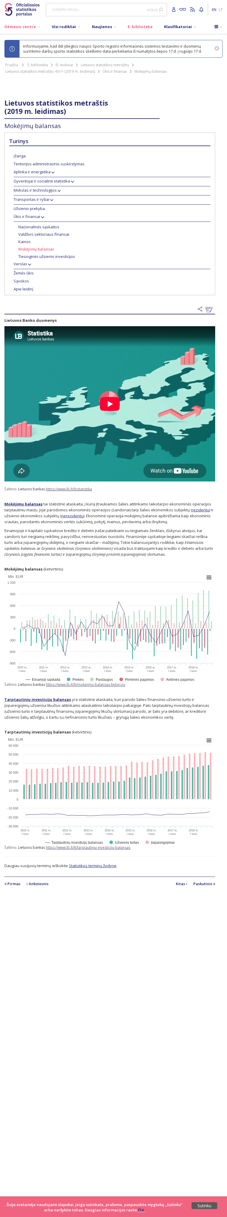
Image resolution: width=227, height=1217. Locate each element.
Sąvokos (21, 281)
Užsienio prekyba (29, 208)
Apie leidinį (23, 289)
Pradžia (11, 64)
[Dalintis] (201, 309)
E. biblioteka (37, 64)
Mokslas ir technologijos (35, 190)
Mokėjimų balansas (150, 71)
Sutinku (204, 1205)
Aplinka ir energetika (32, 171)
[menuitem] (22, 28)
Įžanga (20, 156)
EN (214, 9)
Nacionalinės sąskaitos (38, 226)
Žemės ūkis (24, 273)
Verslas (20, 263)
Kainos (24, 241)
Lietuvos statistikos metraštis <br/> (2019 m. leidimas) (50, 71)
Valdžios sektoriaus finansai (43, 234)
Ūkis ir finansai (115, 71)
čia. (141, 1210)
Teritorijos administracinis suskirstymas (49, 164)
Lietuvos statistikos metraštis (105, 64)
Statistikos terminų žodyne (92, 865)
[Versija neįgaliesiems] (184, 9)
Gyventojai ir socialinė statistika (42, 181)
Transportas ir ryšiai (31, 199)
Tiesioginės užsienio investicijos (46, 256)
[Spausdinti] (210, 309)
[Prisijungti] (174, 9)
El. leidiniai (64, 64)
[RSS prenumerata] (193, 9)
